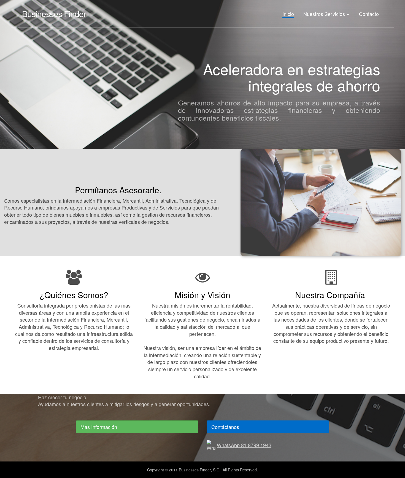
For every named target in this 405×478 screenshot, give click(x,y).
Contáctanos (225, 426)
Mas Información (98, 426)
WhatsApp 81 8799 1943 (244, 445)
